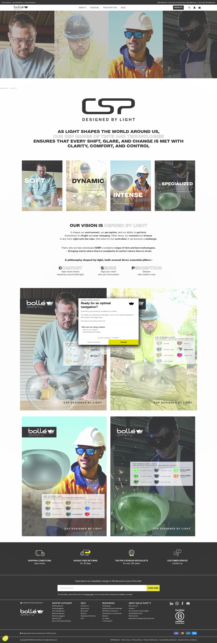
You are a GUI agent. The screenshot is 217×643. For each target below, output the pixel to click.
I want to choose (93, 342)
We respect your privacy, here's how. (93, 321)
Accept (124, 342)
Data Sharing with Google (91, 332)
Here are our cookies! (90, 330)
